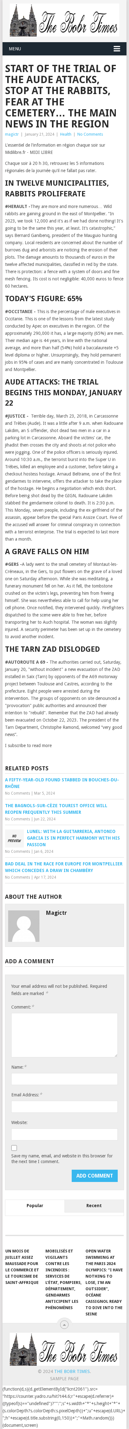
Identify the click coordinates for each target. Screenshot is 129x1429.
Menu (15, 48)
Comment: (22, 1007)
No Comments (90, 134)
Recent (94, 1205)
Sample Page (64, 1378)
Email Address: (26, 1095)
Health (65, 134)
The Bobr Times (72, 1371)
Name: (18, 1067)
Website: (19, 1122)
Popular (35, 1205)
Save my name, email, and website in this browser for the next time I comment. (62, 1158)
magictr (12, 134)
